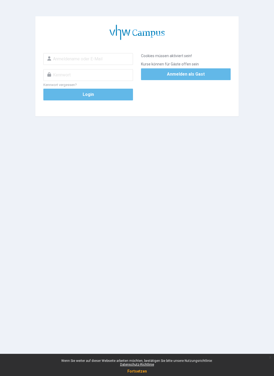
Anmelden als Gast (186, 74)
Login (88, 94)
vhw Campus (137, 32)
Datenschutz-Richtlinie (137, 364)
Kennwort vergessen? (60, 85)
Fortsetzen (137, 371)
